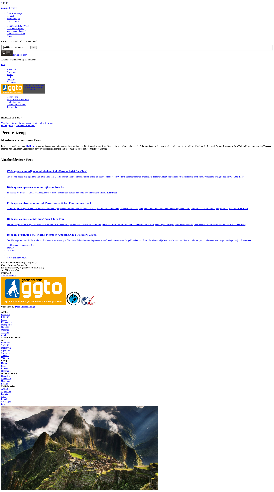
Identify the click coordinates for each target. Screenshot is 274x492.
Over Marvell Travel (16, 33)
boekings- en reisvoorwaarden (20, 245)
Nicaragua (5, 381)
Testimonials (12, 107)
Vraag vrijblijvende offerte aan (39, 123)
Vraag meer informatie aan (13, 123)
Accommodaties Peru (16, 104)
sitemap (10, 247)
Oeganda (5, 330)
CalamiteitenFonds (15, 28)
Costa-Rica (6, 376)
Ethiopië (5, 317)
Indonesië (5, 342)
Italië (3, 366)
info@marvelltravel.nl (17, 257)
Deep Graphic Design (25, 307)
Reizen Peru (12, 97)
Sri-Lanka (5, 353)
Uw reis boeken (14, 21)
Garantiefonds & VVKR (18, 26)
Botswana (5, 314)
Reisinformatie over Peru (18, 99)
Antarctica (11, 69)
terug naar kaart (20, 55)
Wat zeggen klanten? (16, 31)
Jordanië (5, 345)
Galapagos (11, 82)
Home (9, 36)
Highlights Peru (14, 102)
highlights (30, 146)
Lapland (5, 368)
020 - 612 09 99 (8, 275)
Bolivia (10, 74)
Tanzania (5, 332)
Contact (10, 16)
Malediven (6, 348)
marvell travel (9, 7)
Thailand (5, 355)
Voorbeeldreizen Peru (25, 125)
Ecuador (10, 79)
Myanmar (5, 350)
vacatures (11, 250)
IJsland (4, 363)
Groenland (6, 378)
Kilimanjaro (6, 322)
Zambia (4, 335)
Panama (4, 384)
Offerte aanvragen (15, 13)
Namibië (5, 327)
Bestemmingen (13, 18)
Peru (3, 64)
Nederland (6, 371)
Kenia (4, 319)
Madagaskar (6, 324)
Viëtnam (5, 358)
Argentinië (11, 72)
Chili (9, 77)
